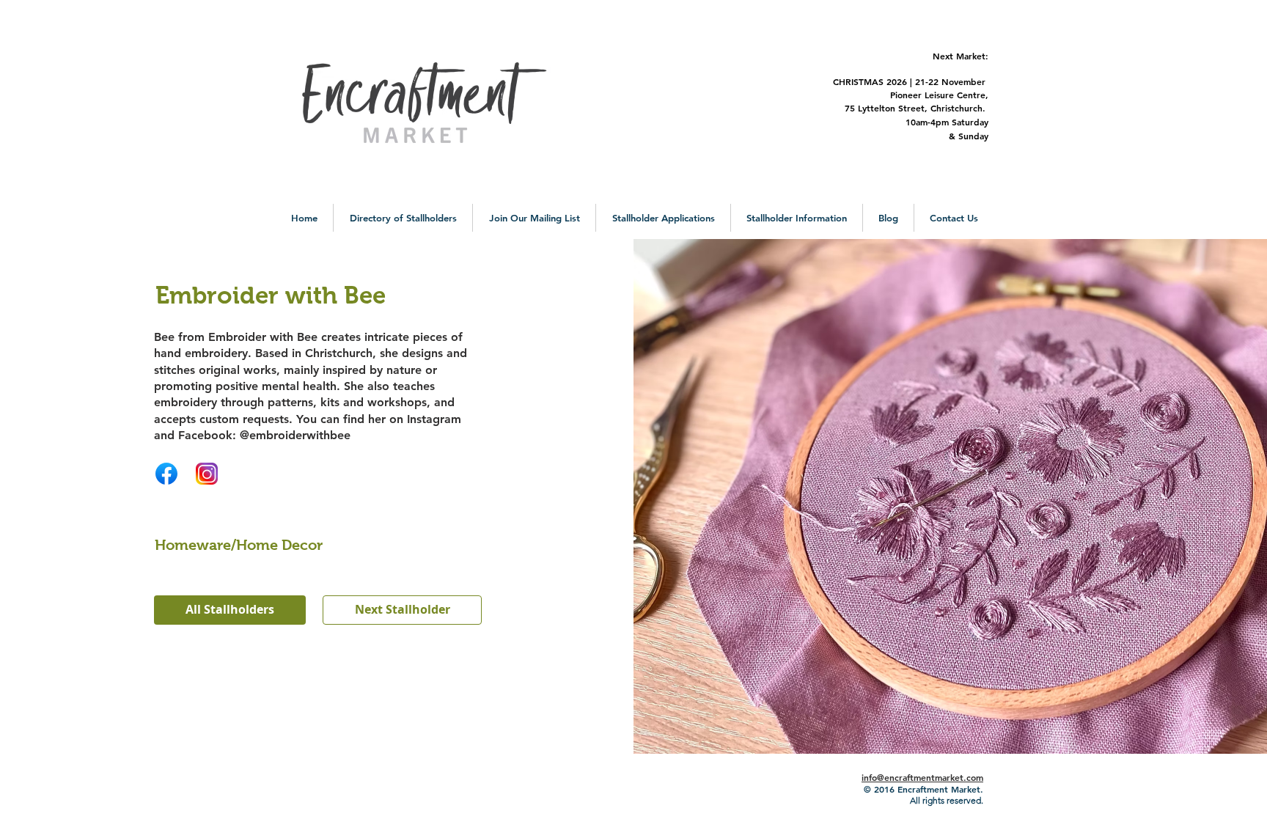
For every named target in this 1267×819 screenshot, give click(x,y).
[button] (403, 218)
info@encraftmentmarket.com (922, 777)
